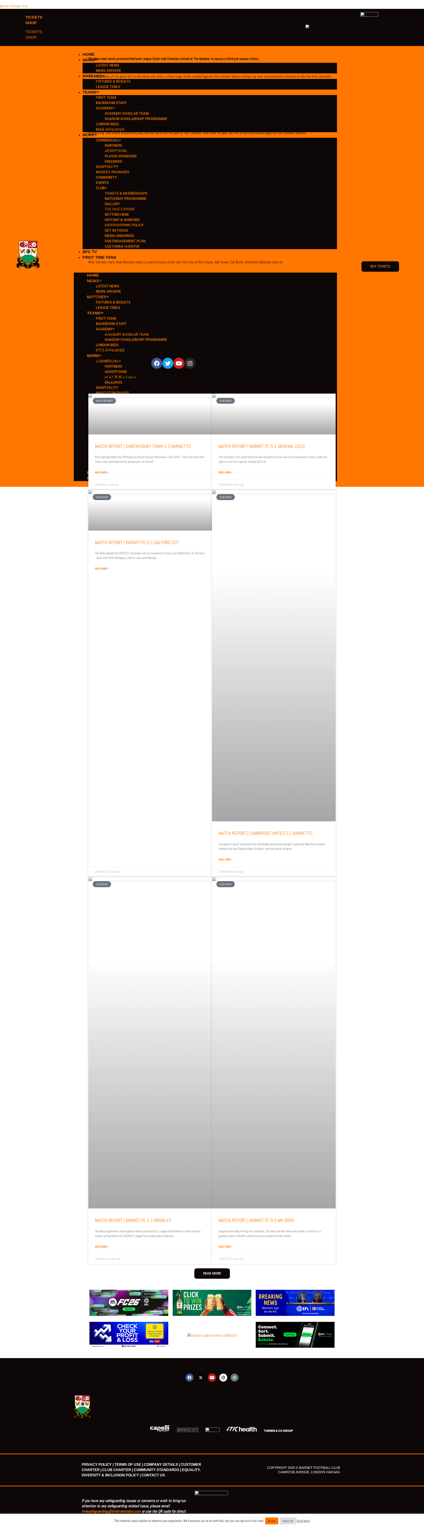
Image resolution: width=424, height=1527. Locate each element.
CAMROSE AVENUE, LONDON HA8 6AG (309, 1472)
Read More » (102, 472)
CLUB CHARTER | (117, 1470)
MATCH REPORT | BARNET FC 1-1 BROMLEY (133, 1220)
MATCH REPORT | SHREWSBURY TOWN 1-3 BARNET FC (143, 446)
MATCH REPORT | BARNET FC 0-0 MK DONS (256, 1220)
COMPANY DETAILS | (162, 1464)
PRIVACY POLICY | (98, 1464)
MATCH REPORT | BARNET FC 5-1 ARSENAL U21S (262, 446)
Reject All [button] (288, 1521)
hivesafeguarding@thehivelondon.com (111, 1511)
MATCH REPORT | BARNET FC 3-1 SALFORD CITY (137, 542)
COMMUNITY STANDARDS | (157, 1470)
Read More (303, 1521)
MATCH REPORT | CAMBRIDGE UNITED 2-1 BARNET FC (266, 833)
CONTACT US (153, 1475)
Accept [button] (272, 1521)
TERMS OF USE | (128, 1464)
